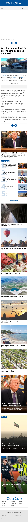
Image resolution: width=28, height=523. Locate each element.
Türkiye (8, 37)
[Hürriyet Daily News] (14, 3)
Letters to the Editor (19, 517)
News (2, 37)
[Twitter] (16, 43)
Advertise (3, 518)
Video (3, 505)
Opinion (21, 501)
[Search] (21, 8)
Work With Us (17, 515)
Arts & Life (13, 503)
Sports (21, 503)
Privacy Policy (4, 515)
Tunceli (14, 77)
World (3, 503)
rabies (4, 75)
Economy (13, 501)
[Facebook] (12, 43)
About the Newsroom (6, 517)
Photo (12, 505)
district (23, 77)
